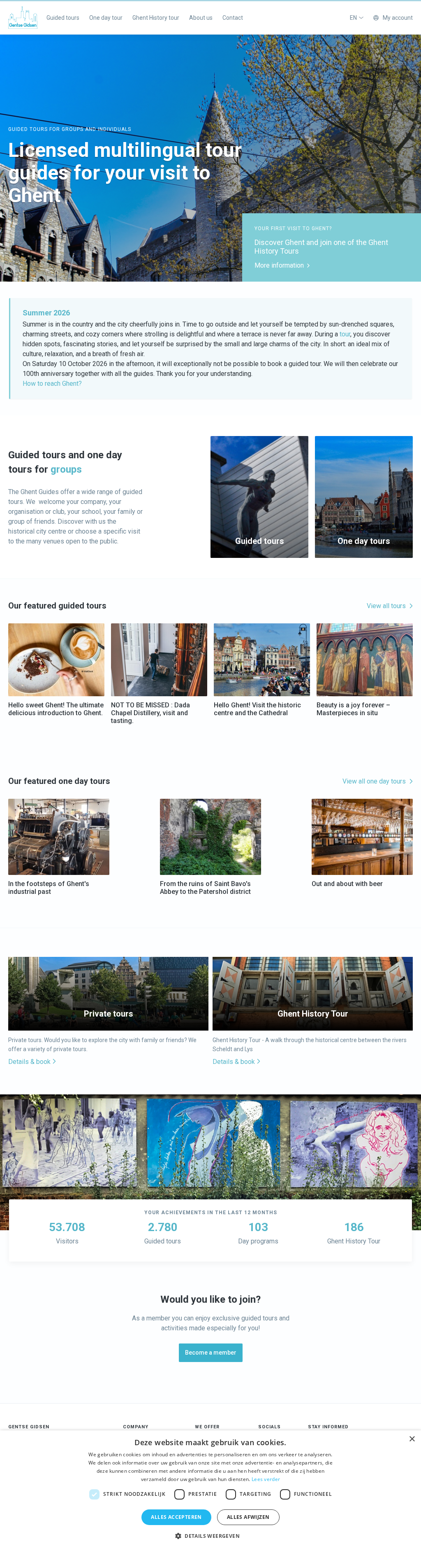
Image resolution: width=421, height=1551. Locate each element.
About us (201, 17)
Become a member (210, 1352)
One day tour (106, 17)
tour (345, 334)
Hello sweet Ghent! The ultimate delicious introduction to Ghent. (56, 709)
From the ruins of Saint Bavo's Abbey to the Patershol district (205, 888)
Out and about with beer (347, 884)
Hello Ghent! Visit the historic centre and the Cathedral (257, 709)
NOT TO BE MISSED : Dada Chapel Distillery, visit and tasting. (150, 713)
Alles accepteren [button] (176, 1517)
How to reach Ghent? (52, 383)
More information (279, 265)
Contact (232, 17)
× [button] (412, 1439)
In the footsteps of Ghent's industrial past (48, 888)
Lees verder (266, 1479)
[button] (210, 1536)
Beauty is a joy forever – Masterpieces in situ (353, 709)
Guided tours (62, 17)
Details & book (29, 1062)
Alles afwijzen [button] (248, 1517)
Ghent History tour (155, 17)
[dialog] (210, 1490)
